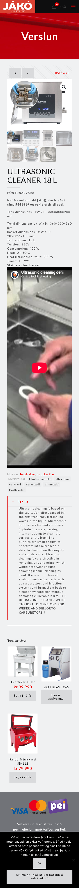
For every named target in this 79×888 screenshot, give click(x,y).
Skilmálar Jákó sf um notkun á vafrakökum (39, 876)
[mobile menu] (73, 6)
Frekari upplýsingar (56, 696)
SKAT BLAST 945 (56, 687)
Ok (40, 863)
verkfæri (15, 484)
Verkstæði (33, 484)
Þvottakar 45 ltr (23, 682)
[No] (73, 860)
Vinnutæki (52, 484)
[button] (64, 87)
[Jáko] (17, 6)
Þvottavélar (45, 474)
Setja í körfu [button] (23, 695)
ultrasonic (63, 478)
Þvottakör (27, 474)
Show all (63, 73)
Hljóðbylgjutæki (40, 478)
